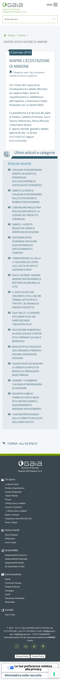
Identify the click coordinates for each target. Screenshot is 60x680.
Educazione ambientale (14, 598)
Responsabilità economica (16, 555)
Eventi (7, 594)
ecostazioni (39, 72)
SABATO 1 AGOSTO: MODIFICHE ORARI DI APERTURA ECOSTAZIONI (25, 228)
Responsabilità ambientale (16, 558)
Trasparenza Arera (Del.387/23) (18, 518)
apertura (32, 75)
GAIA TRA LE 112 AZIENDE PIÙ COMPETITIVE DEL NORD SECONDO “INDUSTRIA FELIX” (26, 318)
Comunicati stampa (13, 582)
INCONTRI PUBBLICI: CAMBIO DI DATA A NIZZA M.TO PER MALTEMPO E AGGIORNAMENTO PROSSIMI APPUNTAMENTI (26, 401)
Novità (7, 579)
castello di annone (17, 75)
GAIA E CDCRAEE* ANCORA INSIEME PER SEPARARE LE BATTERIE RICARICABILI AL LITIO (26, 280)
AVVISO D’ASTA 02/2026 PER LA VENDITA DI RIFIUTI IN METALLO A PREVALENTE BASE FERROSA (27, 369)
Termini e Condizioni (13, 507)
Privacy (8, 499)
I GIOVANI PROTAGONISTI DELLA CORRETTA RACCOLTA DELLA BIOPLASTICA (27, 418)
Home (11, 35)
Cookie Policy (38, 656)
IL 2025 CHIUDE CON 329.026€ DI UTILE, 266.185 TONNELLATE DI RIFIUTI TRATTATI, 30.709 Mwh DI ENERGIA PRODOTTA (26, 299)
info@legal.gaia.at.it (22, 634)
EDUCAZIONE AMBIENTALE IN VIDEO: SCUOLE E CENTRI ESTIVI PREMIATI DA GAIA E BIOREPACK (27, 335)
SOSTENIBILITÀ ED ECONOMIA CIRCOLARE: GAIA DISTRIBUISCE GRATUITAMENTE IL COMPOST (24, 245)
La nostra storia (12, 484)
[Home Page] (14, 4)
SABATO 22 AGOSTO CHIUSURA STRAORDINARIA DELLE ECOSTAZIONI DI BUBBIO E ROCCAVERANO (27, 196)
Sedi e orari (10, 614)
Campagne (9, 590)
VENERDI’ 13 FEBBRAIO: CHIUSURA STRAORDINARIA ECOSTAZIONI (27, 384)
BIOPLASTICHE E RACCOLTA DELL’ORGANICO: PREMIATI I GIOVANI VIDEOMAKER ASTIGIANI (27, 352)
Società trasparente (13, 491)
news (25, 72)
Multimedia (9, 602)
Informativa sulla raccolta (23, 675)
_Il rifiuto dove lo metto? (16, 510)
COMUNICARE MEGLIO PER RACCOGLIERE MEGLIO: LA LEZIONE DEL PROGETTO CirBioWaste (26, 213)
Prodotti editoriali (12, 586)
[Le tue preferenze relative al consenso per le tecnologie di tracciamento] (54, 674)
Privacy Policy (22, 656)
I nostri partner (11, 495)
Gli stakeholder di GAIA (14, 566)
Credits (30, 640)
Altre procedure (11, 534)
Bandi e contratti (12, 514)
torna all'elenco (22, 443)
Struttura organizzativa (14, 488)
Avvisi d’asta (10, 542)
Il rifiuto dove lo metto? (15, 503)
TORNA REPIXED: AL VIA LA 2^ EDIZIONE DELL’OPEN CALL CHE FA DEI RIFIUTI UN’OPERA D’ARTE (26, 264)
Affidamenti (10, 538)
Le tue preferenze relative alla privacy (33, 667)
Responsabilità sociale (14, 562)
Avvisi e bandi (11, 522)
